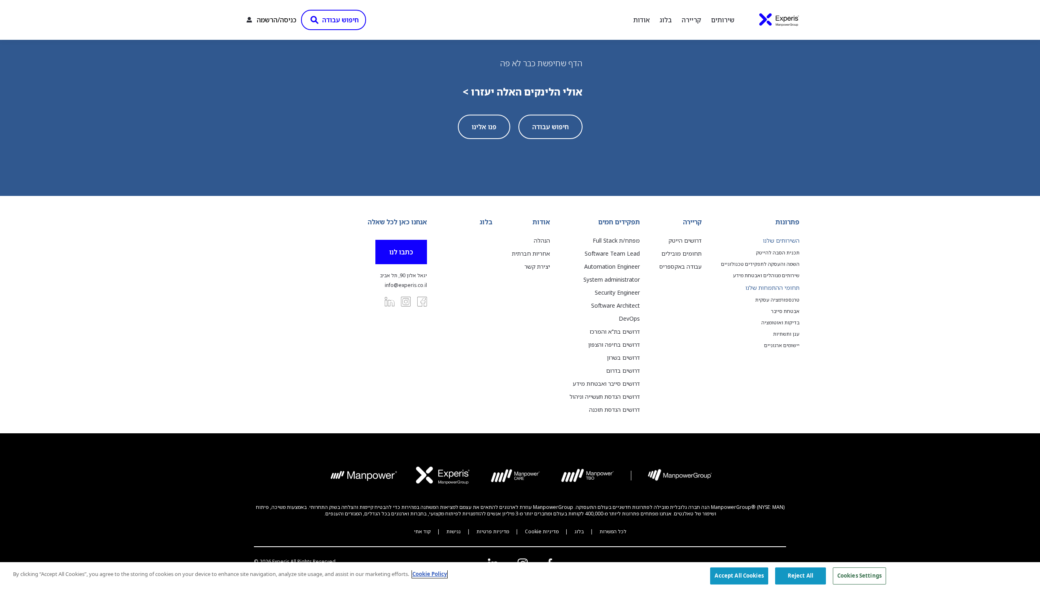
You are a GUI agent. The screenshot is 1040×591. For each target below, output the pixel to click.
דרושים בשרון (623, 357)
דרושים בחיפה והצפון (614, 344)
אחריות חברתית (531, 253)
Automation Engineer (612, 266)
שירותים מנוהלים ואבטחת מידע (766, 275)
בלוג (665, 19)
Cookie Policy (429, 574)
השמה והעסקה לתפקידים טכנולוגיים (760, 264)
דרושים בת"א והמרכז (615, 331)
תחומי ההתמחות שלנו (772, 287)
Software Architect (615, 305)
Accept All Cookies (739, 575)
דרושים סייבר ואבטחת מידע (606, 383)
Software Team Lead (612, 253)
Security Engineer (617, 292)
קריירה (691, 19)
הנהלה (542, 240)
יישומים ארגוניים (782, 345)
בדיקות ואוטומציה (780, 322)
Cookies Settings (859, 575)
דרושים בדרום (623, 370)
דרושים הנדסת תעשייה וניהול (605, 396)
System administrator (611, 279)
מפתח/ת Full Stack (616, 240)
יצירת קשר (537, 266)
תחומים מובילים (681, 253)
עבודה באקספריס (680, 266)
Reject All (800, 575)
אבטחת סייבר (785, 311)
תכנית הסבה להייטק (778, 253)
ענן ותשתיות (786, 334)
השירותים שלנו (781, 240)
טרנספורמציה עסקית (777, 300)
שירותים (722, 19)
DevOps (629, 318)
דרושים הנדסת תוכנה (614, 409)
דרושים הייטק (685, 240)
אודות (641, 19)
